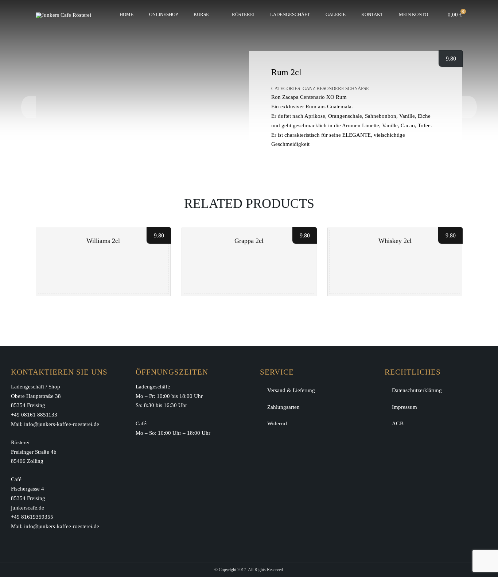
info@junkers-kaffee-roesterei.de (61, 424)
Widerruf (277, 423)
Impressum (404, 407)
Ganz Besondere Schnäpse (336, 88)
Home (126, 14)
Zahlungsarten (283, 407)
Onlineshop (163, 14)
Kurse (201, 14)
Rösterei (243, 14)
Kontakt (372, 14)
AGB (398, 423)
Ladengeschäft (290, 14)
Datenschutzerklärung (417, 390)
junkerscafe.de (27, 508)
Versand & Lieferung (291, 390)
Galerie (336, 14)
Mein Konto (413, 14)
